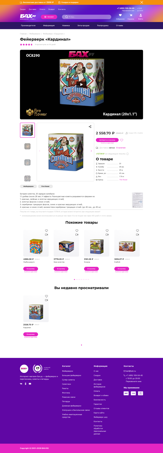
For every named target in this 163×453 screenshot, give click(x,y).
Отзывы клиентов (101, 408)
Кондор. (87, 262)
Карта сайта (99, 413)
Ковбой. (117, 262)
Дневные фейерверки (71, 406)
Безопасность (100, 400)
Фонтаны (66, 393)
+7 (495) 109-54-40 (125, 8)
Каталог (51, 17)
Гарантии (98, 404)
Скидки (23, 9)
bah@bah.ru (131, 371)
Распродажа (102, 25)
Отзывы (119, 25)
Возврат (51, 9)
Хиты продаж (83, 25)
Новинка (66, 25)
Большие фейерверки (71, 375)
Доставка (32, 9)
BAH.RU (45, 448)
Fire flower (45, 186)
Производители (28, 25)
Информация (49, 25)
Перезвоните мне (128, 10)
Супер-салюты (68, 380)
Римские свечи (68, 397)
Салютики (66, 384)
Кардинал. (27, 327)
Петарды (66, 401)
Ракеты (65, 388)
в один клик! (107, 143)
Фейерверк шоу (101, 417)
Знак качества (59, 262)
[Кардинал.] (65, 152)
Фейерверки (28, 186)
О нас (96, 371)
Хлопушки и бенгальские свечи (76, 410)
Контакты (62, 9)
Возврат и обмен (101, 395)
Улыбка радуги (28, 262)
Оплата (42, 9)
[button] (40, 152)
